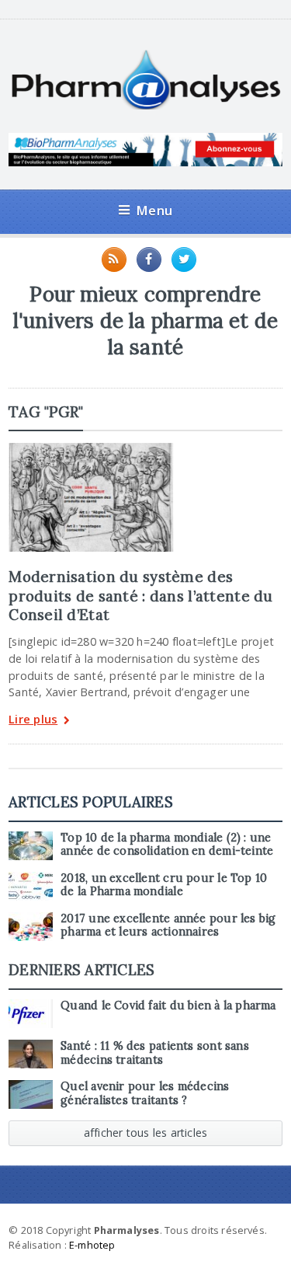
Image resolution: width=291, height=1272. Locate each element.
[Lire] (90, 448)
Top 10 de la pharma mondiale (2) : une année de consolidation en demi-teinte (167, 844)
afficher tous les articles (146, 1132)
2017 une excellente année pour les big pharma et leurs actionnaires (168, 925)
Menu (154, 210)
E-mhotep (92, 1245)
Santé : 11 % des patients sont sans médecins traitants (155, 1052)
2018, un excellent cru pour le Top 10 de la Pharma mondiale (164, 884)
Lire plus (33, 720)
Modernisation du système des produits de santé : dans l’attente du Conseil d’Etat (140, 595)
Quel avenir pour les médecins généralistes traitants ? (145, 1092)
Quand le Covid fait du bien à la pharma (168, 1005)
